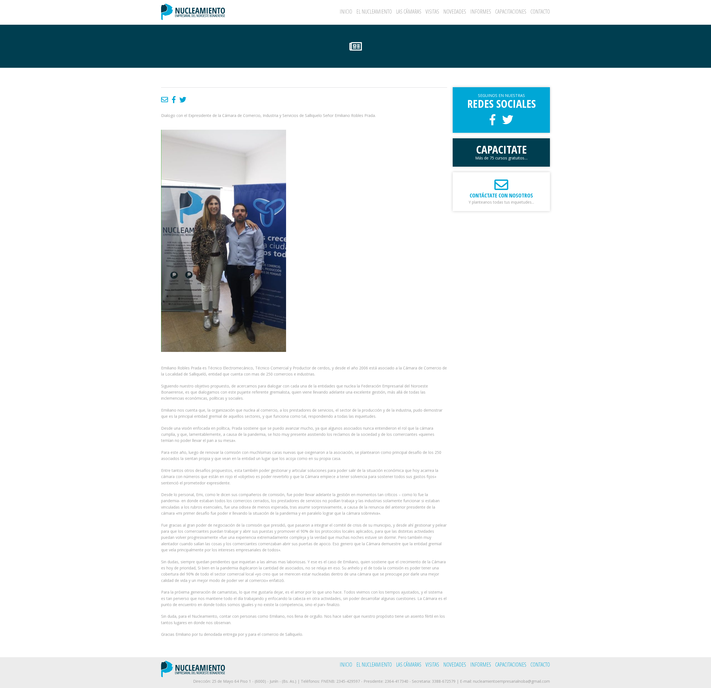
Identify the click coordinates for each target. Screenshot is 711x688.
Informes (480, 11)
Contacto (540, 11)
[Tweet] (182, 99)
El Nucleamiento (374, 11)
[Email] (164, 99)
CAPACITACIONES (510, 11)
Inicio (346, 11)
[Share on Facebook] (174, 99)
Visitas (432, 11)
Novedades (454, 11)
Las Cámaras (408, 11)
